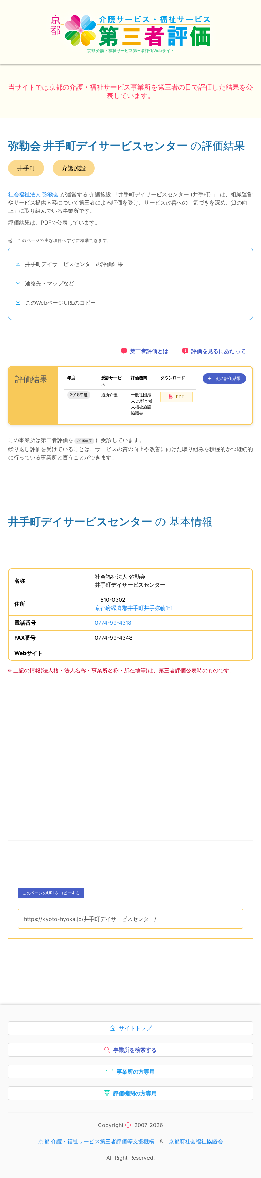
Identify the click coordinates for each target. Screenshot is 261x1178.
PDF (180, 396)
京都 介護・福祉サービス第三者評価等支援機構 (96, 1141)
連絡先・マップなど (49, 283)
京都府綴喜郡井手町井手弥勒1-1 (134, 607)
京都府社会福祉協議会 (196, 1141)
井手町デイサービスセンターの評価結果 (74, 263)
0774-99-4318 (113, 622)
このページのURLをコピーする (51, 894)
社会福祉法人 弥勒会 (33, 194)
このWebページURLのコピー (60, 302)
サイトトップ (137, 1030)
